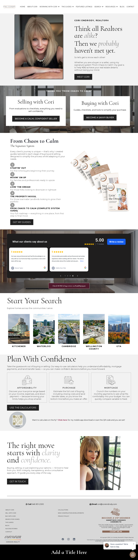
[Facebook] (63, 539)
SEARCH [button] (98, 7)
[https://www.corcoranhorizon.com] (27, 539)
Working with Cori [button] (49, 7)
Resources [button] (110, 7)
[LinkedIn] (74, 539)
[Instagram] (68, 539)
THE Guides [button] (67, 7)
